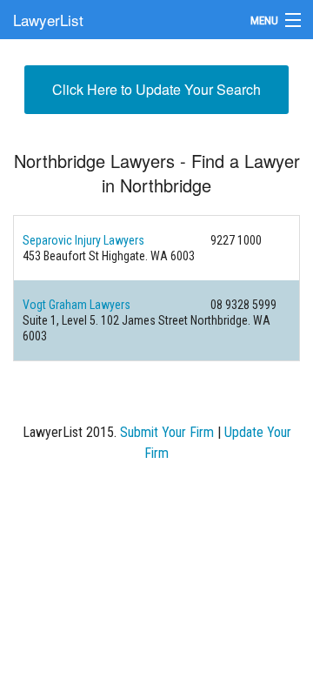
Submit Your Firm (167, 432)
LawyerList (48, 19)
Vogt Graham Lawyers (76, 305)
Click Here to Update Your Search (156, 89)
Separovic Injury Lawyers (83, 240)
